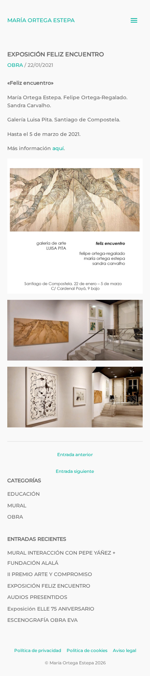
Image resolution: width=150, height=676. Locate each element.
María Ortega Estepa (41, 20)
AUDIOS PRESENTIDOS (37, 597)
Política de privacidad (37, 650)
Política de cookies (87, 650)
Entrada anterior (75, 454)
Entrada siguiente (75, 471)
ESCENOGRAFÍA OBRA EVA (42, 620)
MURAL (16, 505)
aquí (58, 148)
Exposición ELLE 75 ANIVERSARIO (50, 608)
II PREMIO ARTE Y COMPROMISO (49, 574)
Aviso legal (124, 650)
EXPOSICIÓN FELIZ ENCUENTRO (48, 586)
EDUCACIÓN (23, 494)
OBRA (15, 65)
